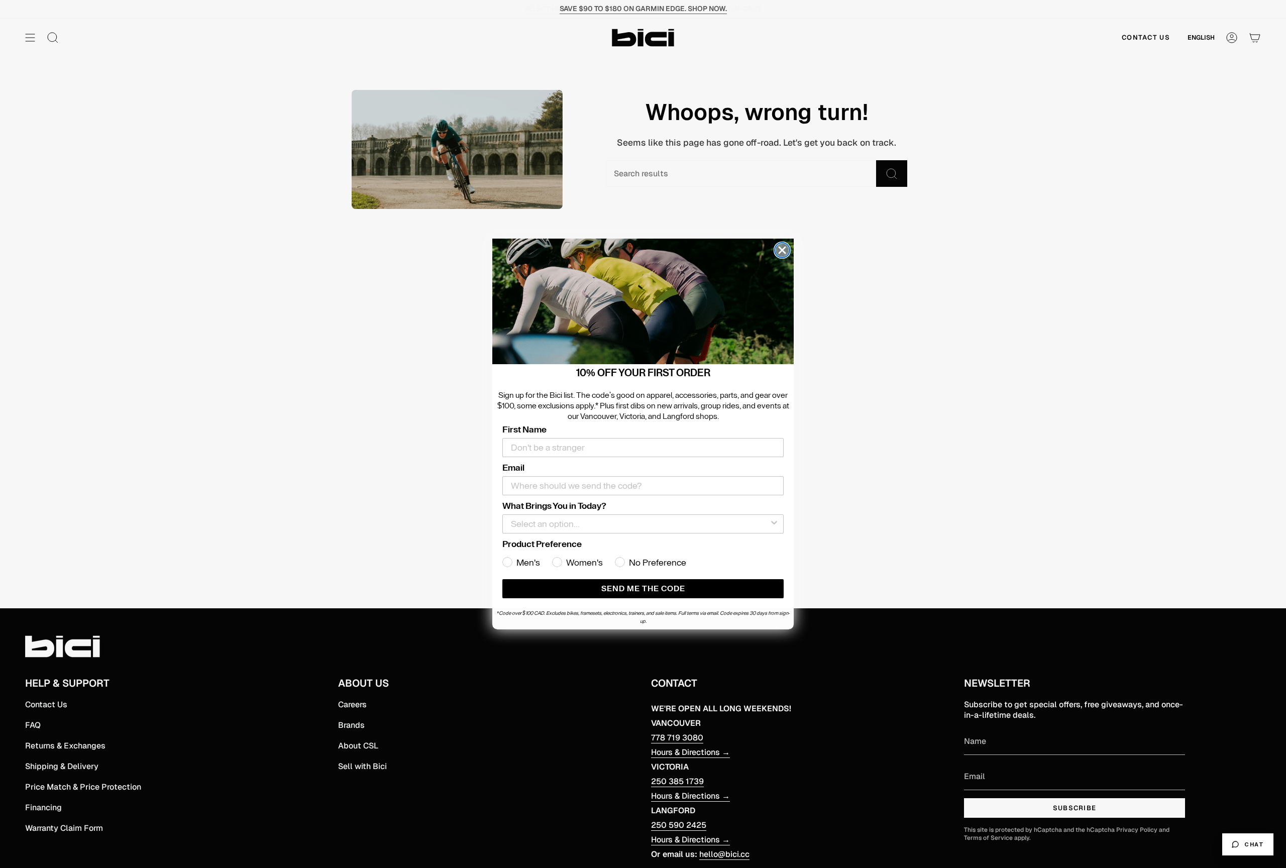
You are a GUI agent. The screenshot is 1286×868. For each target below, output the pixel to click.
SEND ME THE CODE (643, 589)
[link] (643, 301)
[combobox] (640, 524)
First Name (524, 429)
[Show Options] (774, 524)
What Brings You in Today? (554, 505)
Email (513, 467)
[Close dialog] (782, 250)
